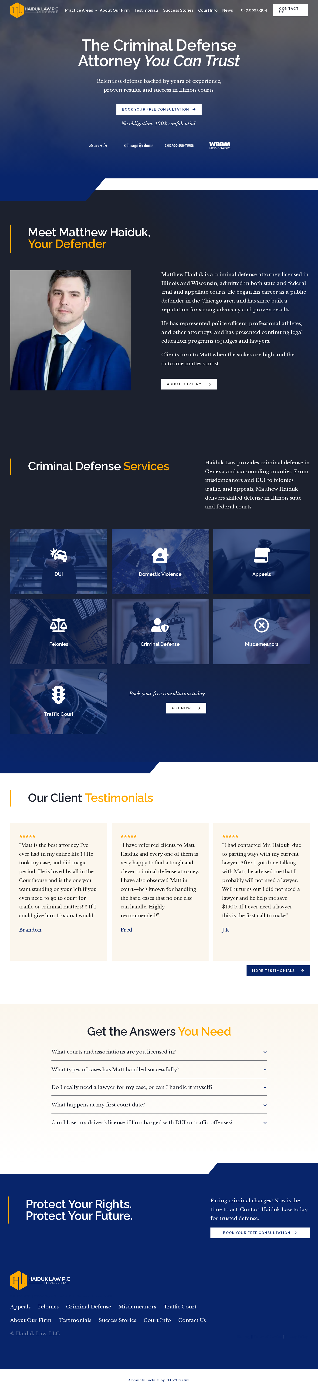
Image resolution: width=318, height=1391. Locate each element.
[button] (159, 1052)
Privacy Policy (296, 1337)
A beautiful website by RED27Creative (159, 1380)
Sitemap (243, 1337)
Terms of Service (268, 1337)
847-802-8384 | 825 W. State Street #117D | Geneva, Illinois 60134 (61, 1296)
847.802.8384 (254, 10)
